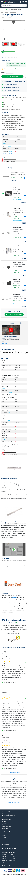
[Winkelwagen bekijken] (26, 2)
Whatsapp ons (7, 814)
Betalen (4, 821)
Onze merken (5, 846)
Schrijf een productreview (14, 802)
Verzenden (4, 823)
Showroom (4, 839)
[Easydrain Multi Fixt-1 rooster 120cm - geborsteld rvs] (8, 193)
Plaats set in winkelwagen (14, 314)
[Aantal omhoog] (12, 72)
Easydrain (20, 352)
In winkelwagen (13, 76)
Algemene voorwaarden (7, 874)
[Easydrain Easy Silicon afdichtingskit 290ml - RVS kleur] (8, 214)
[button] (4, 30)
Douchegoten (13, 12)
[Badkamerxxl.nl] (9, 2)
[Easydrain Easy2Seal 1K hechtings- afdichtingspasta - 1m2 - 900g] (8, 233)
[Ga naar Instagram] (10, 848)
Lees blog (4, 343)
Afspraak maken (6, 840)
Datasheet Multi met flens (10, 159)
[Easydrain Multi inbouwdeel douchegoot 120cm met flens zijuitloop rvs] (14, 21)
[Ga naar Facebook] (8, 848)
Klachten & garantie (6, 828)
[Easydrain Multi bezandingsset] (8, 283)
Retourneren (5, 824)
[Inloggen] (20, 2)
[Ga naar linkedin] (5, 848)
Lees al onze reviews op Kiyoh (13, 633)
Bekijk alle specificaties (7, 154)
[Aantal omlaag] (7, 72)
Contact (4, 837)
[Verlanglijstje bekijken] (23, 2)
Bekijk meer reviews (15, 772)
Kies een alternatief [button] (17, 199)
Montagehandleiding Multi (10, 161)
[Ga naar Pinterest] (12, 848)
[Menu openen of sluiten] (2, 2)
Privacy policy (20, 874)
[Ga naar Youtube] (15, 848)
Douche (6, 12)
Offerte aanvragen (6, 826)
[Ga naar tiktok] (3, 848)
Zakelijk (4, 835)
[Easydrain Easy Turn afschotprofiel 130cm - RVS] (8, 299)
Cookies (15, 874)
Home (2, 12)
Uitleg (4, 143)
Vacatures (4, 842)
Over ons (4, 834)
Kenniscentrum (5, 844)
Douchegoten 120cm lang (8, 352)
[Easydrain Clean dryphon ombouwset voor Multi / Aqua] (8, 267)
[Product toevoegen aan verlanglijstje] (25, 76)
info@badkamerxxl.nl (9, 815)
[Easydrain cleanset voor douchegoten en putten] (8, 250)
